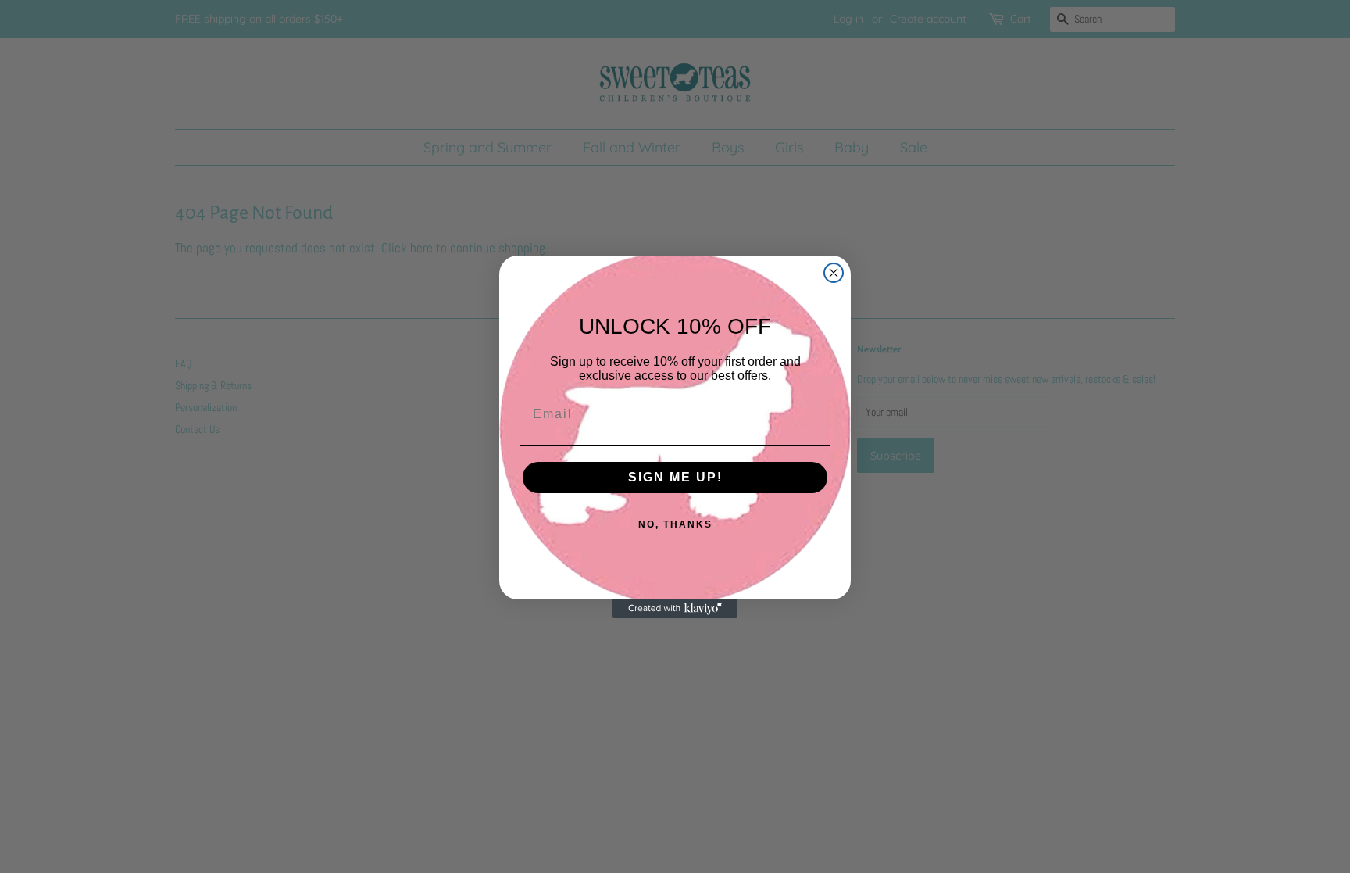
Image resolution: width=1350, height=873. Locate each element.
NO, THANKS (675, 524)
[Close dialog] (833, 272)
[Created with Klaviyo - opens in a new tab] (675, 608)
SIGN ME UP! (675, 477)
